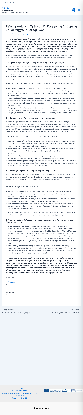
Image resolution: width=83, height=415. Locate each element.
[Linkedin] (49, 408)
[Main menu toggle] (79, 10)
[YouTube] (46, 408)
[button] (10, 2)
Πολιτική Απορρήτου (19, 391)
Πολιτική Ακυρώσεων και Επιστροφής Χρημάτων (19, 393)
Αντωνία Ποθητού (9, 10)
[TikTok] (43, 408)
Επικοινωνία (19, 396)
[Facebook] (37, 408)
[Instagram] (40, 408)
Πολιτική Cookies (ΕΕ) (19, 398)
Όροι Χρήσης (19, 388)
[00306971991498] (34, 408)
